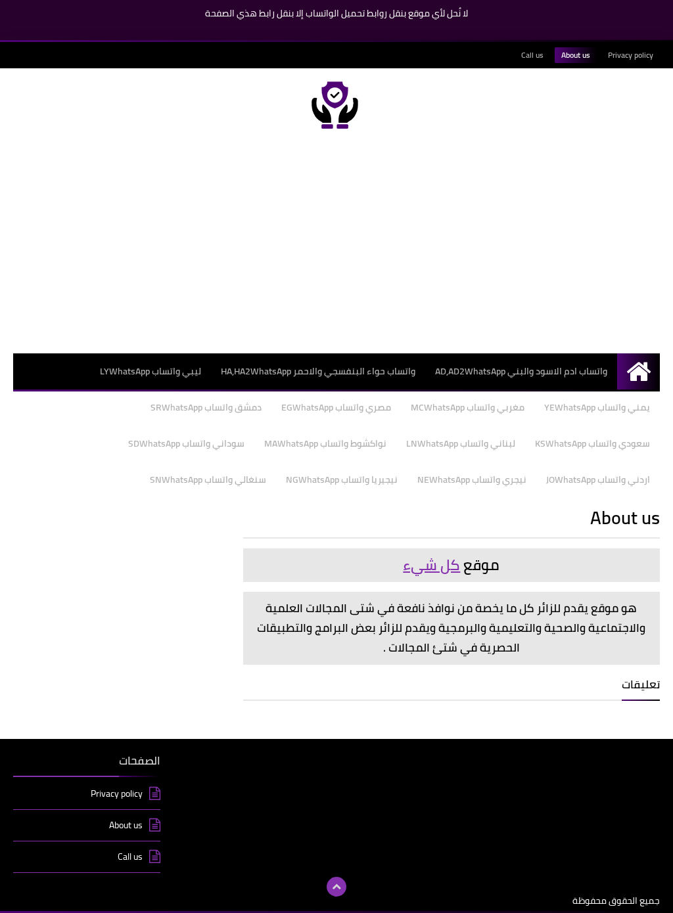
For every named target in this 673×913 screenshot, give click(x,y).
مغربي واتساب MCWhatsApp (467, 407)
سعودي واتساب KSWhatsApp (592, 443)
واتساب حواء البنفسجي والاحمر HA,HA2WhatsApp (318, 371)
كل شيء (431, 565)
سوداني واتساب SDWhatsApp (186, 443)
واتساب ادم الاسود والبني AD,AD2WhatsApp (521, 371)
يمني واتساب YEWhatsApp (597, 407)
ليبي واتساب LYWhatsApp (150, 371)
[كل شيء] (336, 105)
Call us (532, 54)
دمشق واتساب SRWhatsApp (206, 407)
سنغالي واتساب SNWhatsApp (208, 479)
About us (575, 54)
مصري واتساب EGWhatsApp (336, 407)
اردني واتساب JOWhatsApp (598, 479)
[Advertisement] (336, 248)
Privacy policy (630, 54)
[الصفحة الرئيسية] (638, 371)
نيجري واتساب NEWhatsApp (471, 479)
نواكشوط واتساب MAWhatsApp (325, 443)
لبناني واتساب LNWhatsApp (460, 443)
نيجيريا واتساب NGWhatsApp (342, 479)
